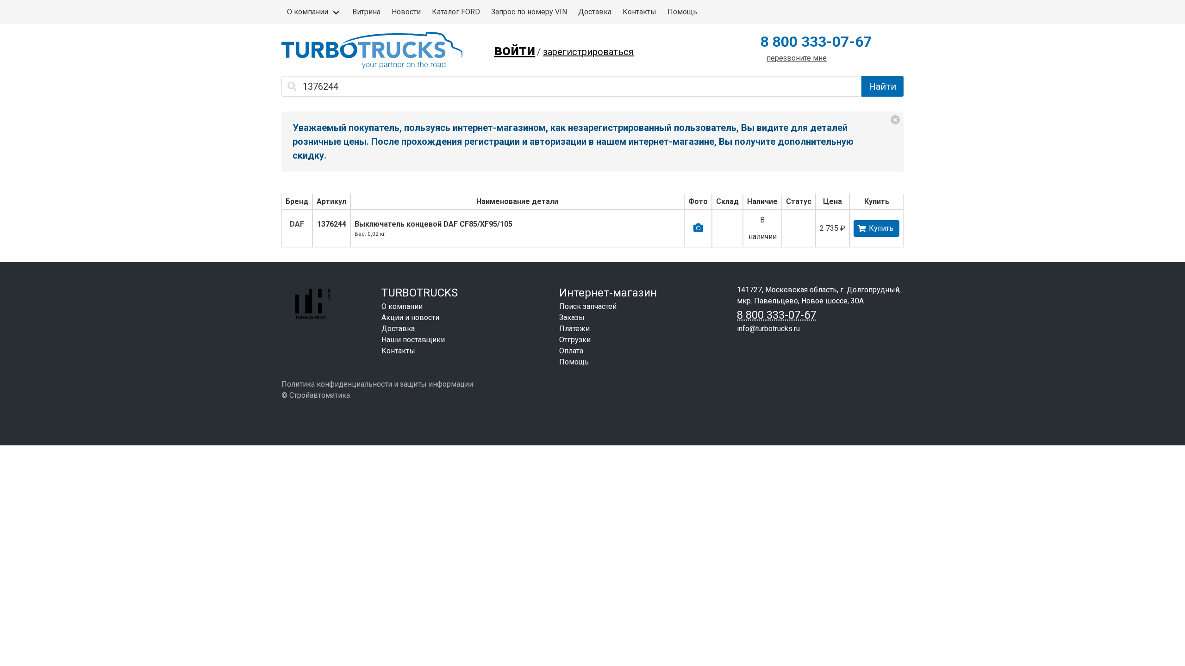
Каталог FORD (456, 11)
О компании (307, 11)
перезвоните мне (797, 58)
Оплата (571, 350)
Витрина (366, 11)
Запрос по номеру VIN (529, 11)
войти (514, 50)
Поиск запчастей (588, 306)
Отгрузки (575, 339)
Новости (406, 11)
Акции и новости (410, 317)
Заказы (572, 317)
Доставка (594, 11)
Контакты (639, 11)
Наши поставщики (413, 339)
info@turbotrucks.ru (768, 328)
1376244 (331, 224)
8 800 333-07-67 (816, 41)
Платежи (574, 328)
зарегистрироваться (588, 51)
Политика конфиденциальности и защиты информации (377, 384)
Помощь (682, 11)
